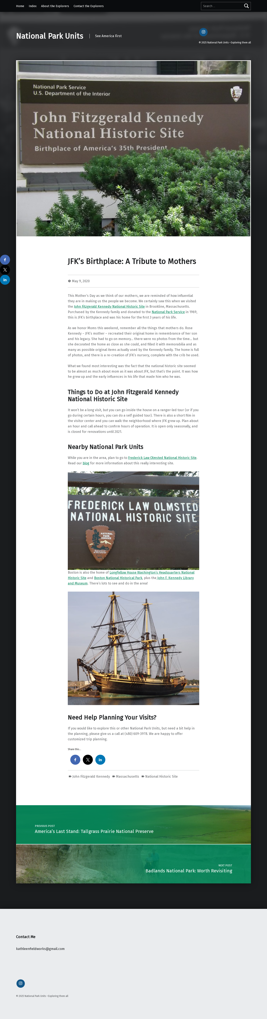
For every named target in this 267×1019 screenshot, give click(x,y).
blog (86, 463)
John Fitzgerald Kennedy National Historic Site (109, 307)
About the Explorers (55, 6)
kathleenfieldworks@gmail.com (40, 949)
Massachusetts (127, 776)
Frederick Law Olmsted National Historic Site (162, 458)
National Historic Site (161, 776)
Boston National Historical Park (118, 578)
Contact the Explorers (89, 6)
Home (20, 6)
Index (33, 6)
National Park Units (49, 36)
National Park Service (168, 312)
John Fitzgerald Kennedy (91, 776)
